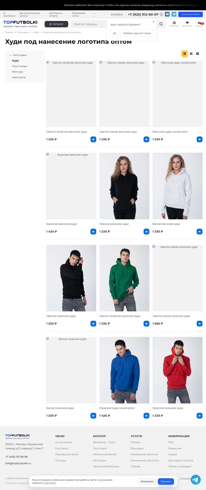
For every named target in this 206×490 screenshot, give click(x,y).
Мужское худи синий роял (117, 408)
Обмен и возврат (180, 466)
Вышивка (137, 448)
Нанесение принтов (144, 454)
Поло (111, 442)
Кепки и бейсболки (106, 466)
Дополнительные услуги (30, 14)
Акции (172, 454)
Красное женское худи (61, 223)
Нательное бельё (104, 454)
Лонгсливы (19, 66)
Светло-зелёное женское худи (66, 131)
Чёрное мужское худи (61, 315)
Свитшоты (19, 77)
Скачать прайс (190, 14)
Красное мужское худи (168, 408)
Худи (36, 32)
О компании (9, 14)
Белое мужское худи (60, 408)
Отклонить (147, 481)
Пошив (135, 466)
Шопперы (100, 460)
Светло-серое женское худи (118, 131)
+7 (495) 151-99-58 (16, 456)
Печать (135, 442)
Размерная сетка (78, 14)
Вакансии (174, 448)
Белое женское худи (166, 223)
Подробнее (49, 482)
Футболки (99, 442)
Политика (185, 478)
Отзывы (60, 460)
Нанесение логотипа (145, 460)
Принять (166, 481)
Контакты (61, 448)
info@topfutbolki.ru (18, 463)
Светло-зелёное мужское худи (119, 315)
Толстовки (22, 32)
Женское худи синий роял (170, 131)
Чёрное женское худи (114, 223)
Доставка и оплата (55, 14)
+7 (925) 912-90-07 (143, 14)
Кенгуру (17, 71)
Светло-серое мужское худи (171, 315)
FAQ (171, 442)
